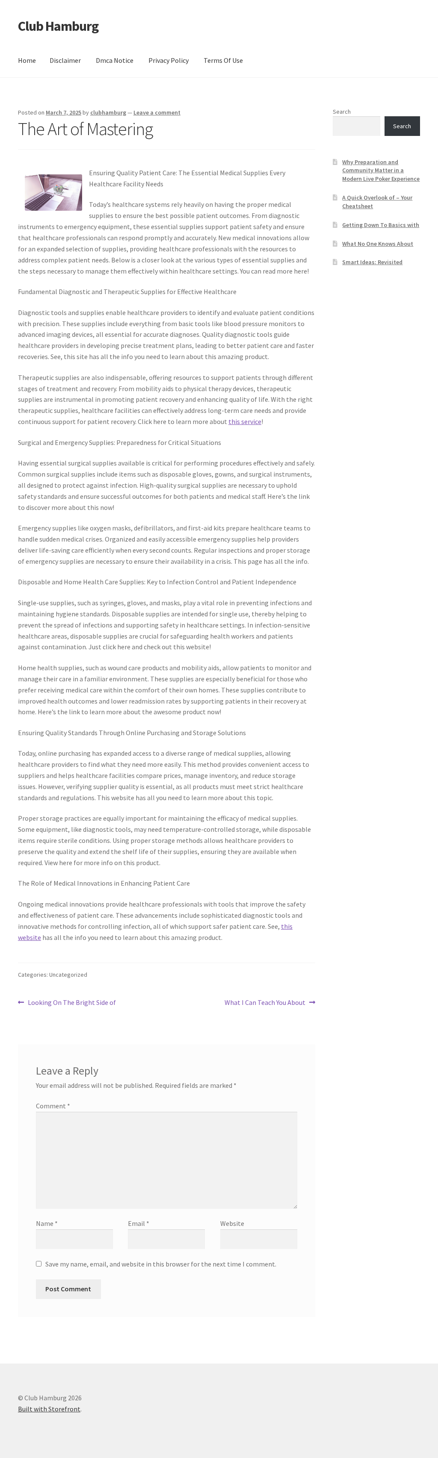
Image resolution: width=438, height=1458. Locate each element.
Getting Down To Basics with (380, 225)
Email (138, 1223)
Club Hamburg (58, 26)
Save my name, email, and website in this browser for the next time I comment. (160, 1264)
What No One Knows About (377, 243)
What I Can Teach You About (265, 1003)
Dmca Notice (114, 60)
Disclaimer (65, 60)
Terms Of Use (223, 60)
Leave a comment (157, 112)
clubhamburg (108, 112)
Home (27, 60)
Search (342, 111)
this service (244, 421)
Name (47, 1223)
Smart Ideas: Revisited (372, 262)
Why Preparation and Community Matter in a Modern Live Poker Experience (381, 170)
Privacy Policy (168, 60)
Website (232, 1223)
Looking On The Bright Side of (71, 1003)
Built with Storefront (49, 1409)
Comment (53, 1106)
